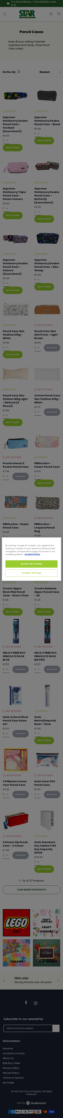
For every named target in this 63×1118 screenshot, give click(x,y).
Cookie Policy (32, 554)
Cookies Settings (31, 572)
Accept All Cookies (31, 563)
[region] (31, 559)
